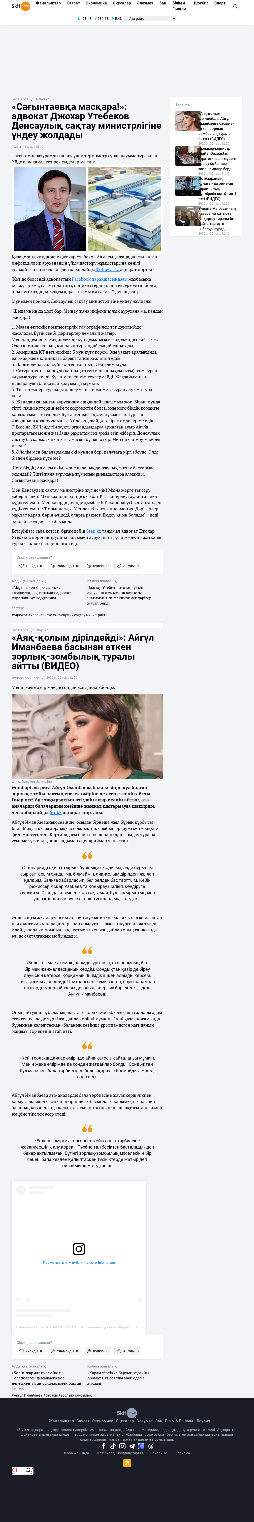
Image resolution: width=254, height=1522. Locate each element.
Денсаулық (45, 99)
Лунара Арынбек (25, 678)
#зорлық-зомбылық (75, 1395)
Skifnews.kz (107, 269)
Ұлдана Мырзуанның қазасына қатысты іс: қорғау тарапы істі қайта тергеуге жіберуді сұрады (217, 218)
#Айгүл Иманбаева (27, 1395)
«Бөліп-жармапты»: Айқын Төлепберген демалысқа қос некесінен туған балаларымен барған (46, 1378)
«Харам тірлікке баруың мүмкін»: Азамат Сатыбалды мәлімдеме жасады (119, 1378)
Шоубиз (42, 630)
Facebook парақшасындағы (99, 279)
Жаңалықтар (61, 1421)
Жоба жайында (76, 1453)
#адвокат (20, 615)
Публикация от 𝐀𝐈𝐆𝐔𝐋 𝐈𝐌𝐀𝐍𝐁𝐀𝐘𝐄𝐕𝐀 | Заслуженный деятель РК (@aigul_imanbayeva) (86, 1327)
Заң (158, 1421)
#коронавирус (40, 615)
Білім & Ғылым (179, 1421)
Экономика (102, 1421)
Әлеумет (144, 1421)
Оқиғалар (125, 1421)
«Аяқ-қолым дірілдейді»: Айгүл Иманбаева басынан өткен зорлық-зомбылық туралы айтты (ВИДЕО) (216, 126)
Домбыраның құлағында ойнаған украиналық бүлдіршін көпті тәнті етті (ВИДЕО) (217, 188)
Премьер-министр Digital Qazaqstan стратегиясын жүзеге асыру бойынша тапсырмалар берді (217, 158)
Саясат (83, 1421)
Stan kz (93, 531)
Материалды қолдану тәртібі (119, 1453)
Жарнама (182, 1453)
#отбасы (50, 1395)
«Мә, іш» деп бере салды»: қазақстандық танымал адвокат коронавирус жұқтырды (41, 592)
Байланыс (158, 1453)
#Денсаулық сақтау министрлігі (79, 615)
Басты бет (20, 99)
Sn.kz (56, 812)
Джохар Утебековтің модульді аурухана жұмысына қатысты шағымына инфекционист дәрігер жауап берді (119, 595)
